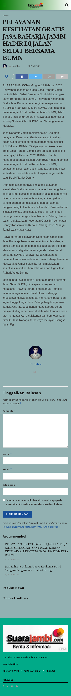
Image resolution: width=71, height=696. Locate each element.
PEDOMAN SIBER (32, 671)
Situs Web (9, 485)
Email (7, 469)
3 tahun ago (14, 559)
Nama (7, 454)
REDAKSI (50, 671)
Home (6, 15)
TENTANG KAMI (11, 671)
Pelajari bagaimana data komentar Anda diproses (31, 526)
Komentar (8, 411)
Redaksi (16, 66)
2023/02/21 (34, 66)
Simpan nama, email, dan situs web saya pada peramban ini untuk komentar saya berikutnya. (34, 502)
